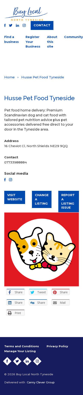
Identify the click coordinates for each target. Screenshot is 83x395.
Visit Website (14, 197)
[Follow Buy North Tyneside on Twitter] (10, 25)
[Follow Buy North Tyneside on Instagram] (24, 25)
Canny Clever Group (41, 382)
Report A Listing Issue (68, 201)
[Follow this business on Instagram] (10, 179)
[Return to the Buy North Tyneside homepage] (26, 14)
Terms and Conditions (21, 346)
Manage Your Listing (20, 351)
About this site (52, 41)
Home (9, 77)
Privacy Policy (57, 346)
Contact (42, 25)
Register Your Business (33, 41)
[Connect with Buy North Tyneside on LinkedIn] (17, 25)
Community (73, 37)
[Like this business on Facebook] (5, 179)
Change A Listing (42, 199)
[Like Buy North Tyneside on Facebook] (5, 25)
